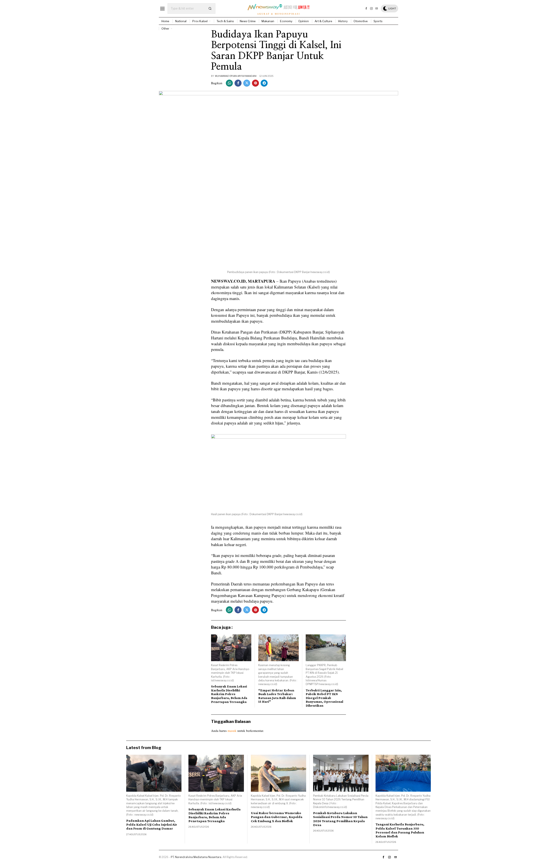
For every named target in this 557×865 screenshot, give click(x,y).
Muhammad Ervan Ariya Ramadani (236, 76)
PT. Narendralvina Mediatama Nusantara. (196, 857)
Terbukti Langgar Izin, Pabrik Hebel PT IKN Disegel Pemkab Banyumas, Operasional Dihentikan (324, 697)
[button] (210, 8)
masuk (232, 730)
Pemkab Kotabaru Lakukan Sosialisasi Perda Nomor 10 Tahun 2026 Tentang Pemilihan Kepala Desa (340, 819)
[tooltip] (366, 8)
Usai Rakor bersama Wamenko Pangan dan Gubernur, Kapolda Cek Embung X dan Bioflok (276, 817)
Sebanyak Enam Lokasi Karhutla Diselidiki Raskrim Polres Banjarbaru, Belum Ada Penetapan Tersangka (229, 693)
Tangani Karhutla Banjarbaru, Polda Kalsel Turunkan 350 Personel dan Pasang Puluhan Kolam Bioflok (400, 830)
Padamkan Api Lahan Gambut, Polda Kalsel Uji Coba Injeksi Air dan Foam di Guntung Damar (151, 824)
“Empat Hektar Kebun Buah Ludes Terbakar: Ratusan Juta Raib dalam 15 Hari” (277, 696)
